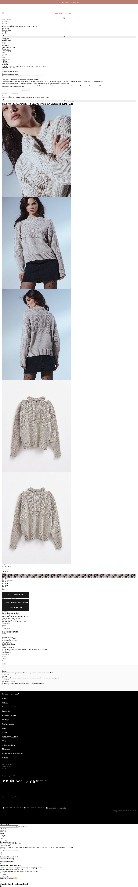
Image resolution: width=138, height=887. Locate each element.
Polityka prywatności (9, 715)
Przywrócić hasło (7, 71)
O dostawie (5, 674)
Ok (1, 886)
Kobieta (5, 61)
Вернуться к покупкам (7, 861)
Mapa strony (6, 749)
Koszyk (133, 14)
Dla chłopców (47, 14)
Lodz (1, 838)
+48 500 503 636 (8, 7)
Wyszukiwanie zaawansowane (12, 753)
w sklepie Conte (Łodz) (19, 620)
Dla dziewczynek (33, 14)
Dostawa (111, 6)
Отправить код (69, 37)
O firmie (91, 6)
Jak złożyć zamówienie (101, 6)
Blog (3, 741)
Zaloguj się (5, 45)
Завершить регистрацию (10, 93)
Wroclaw (2, 837)
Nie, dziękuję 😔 (11, 878)
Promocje (59, 14)
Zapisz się (3, 878)
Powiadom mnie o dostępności (16, 602)
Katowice (3, 832)
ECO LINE (68, 14)
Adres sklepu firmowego (10, 736)
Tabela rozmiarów (8, 724)
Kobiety (11, 14)
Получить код (25, 90)
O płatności (5, 680)
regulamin (12, 66)
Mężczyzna (6, 63)
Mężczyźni (20, 14)
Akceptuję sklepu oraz (24, 66)
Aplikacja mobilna (8, 745)
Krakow (2, 835)
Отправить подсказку (7, 858)
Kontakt (5, 758)
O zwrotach (5, 685)
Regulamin (6, 711)
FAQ (4, 728)
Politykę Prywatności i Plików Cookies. (35, 66)
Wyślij (4, 664)
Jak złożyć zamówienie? (10, 694)
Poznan (2, 833)
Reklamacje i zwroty (127, 6)
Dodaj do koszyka (15, 595)
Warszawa (3, 830)
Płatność (118, 6)
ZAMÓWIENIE (16, 844)
